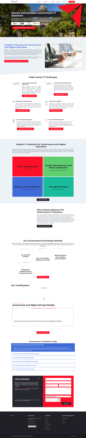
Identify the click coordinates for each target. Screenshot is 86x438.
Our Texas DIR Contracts (25, 255)
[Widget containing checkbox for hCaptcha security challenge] (52, 400)
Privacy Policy (73, 436)
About (46, 418)
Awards (63, 420)
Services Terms (47, 429)
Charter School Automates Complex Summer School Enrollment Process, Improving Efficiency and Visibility (38, 321)
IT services (66, 87)
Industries (47, 422)
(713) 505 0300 (22, 388)
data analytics (21, 105)
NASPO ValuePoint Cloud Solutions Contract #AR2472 (60, 257)
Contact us (47, 427)
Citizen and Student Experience (56, 119)
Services (46, 420)
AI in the (34, 56)
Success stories (65, 418)
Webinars (63, 422)
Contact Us (66, 403)
